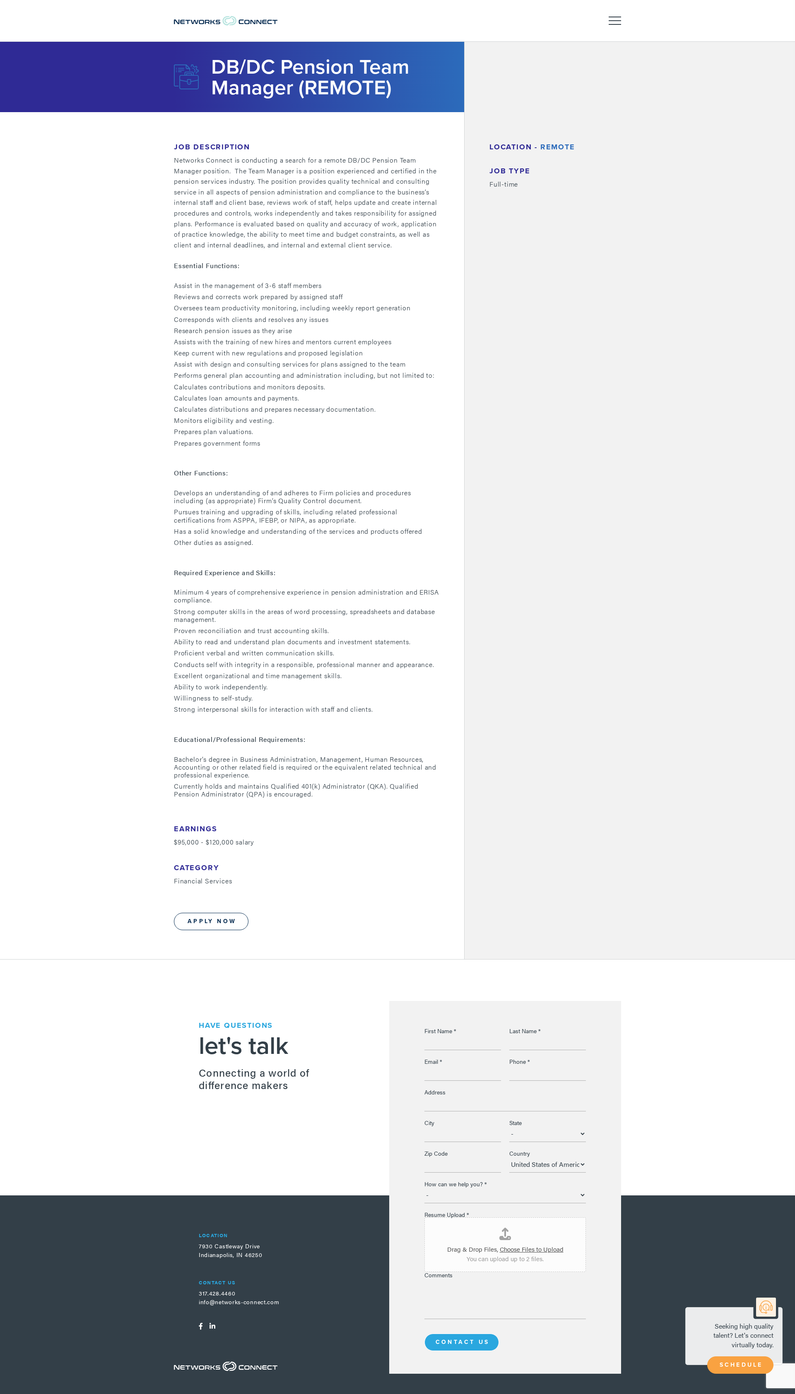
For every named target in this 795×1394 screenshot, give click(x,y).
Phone (519, 1061)
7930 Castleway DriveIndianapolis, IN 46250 (230, 1250)
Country (519, 1153)
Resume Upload (446, 1214)
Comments (438, 1275)
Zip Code (436, 1153)
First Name (440, 1031)
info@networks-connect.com (239, 1302)
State (515, 1122)
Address (435, 1092)
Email (433, 1061)
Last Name (525, 1031)
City (429, 1122)
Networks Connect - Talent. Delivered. (225, 21)
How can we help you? (455, 1184)
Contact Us (462, 1342)
